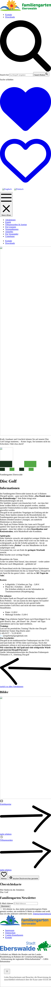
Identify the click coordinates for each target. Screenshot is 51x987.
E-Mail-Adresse (6, 903)
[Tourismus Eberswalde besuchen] (25, 950)
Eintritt (8, 222)
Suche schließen (6, 79)
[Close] (7, 971)
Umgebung (10, 236)
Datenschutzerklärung (42, 914)
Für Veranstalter (11, 234)
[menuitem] (7, 189)
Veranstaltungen (11, 229)
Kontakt (8, 15)
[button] (25, 71)
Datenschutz (10, 933)
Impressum (9, 930)
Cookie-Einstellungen (14, 935)
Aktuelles (9, 232)
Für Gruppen (10, 227)
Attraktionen (10, 220)
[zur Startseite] (25, 10)
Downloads (10, 17)
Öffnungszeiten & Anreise (16, 224)
